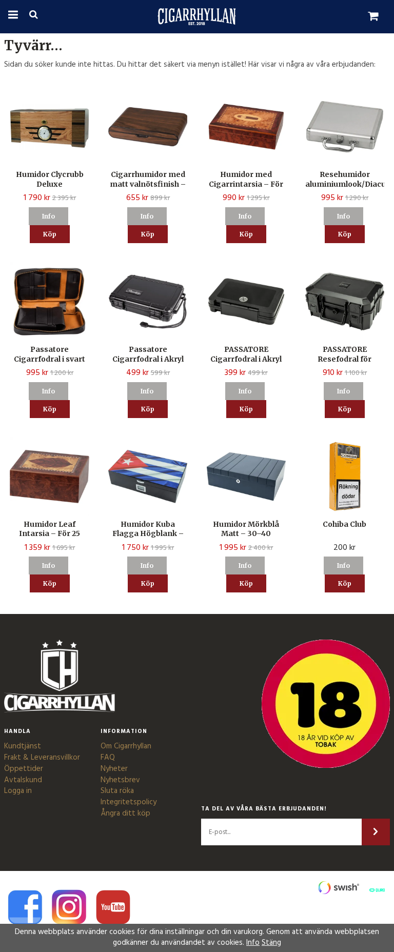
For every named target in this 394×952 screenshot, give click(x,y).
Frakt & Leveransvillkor (42, 757)
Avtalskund (23, 780)
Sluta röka (117, 791)
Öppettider (23, 769)
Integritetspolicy (128, 802)
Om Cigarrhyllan (126, 746)
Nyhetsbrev (120, 780)
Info (48, 216)
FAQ (108, 757)
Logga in (18, 791)
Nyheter (114, 769)
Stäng (271, 943)
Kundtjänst (22, 746)
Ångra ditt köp (125, 813)
